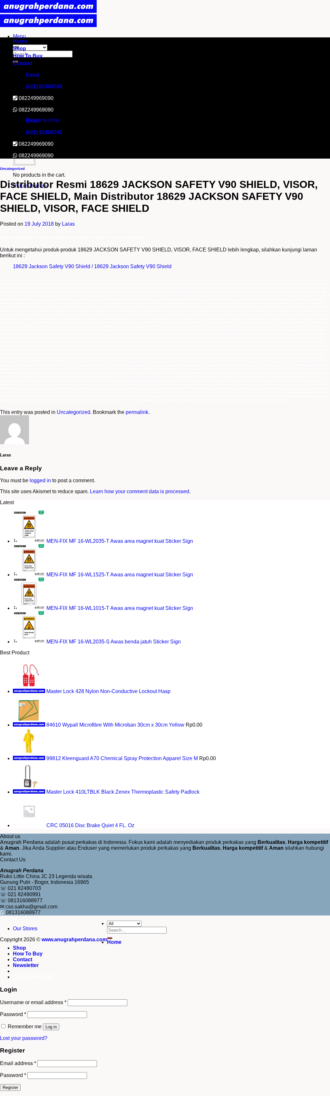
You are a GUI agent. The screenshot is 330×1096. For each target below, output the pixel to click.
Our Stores (25, 928)
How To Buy (28, 56)
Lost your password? (23, 1038)
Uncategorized (12, 169)
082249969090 (36, 110)
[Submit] (109, 938)
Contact (22, 63)
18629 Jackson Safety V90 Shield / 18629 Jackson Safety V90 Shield (92, 266)
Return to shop (42, 120)
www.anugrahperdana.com (74, 939)
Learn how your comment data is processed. (140, 491)
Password (13, 1014)
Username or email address (33, 1002)
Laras (68, 224)
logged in (40, 480)
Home (20, 41)
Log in (51, 1026)
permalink (137, 412)
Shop (19, 48)
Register (10, 1087)
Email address (18, 1063)
